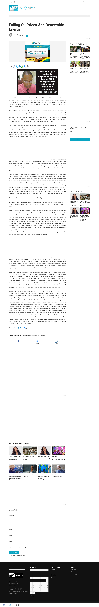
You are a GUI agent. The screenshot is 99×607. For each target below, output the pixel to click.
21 (44, 587)
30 (31, 592)
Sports (33, 16)
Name (11, 529)
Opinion (26, 16)
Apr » (34, 595)
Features (40, 16)
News (12, 16)
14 (44, 585)
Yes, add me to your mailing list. (18, 555)
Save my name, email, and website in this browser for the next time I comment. (28, 547)
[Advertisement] (65, 8)
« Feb (31, 595)
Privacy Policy (53, 577)
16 (31, 587)
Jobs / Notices (60, 16)
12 (39, 585)
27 (41, 590)
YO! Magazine (53, 569)
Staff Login (73, 569)
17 (33, 587)
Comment (11, 515)
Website (11, 541)
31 (33, 592)
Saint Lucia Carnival (50, 16)
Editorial (18, 16)
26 (39, 590)
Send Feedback (70, 16)
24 (33, 590)
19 (39, 587)
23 (31, 590)
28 (44, 590)
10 (33, 585)
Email (10, 535)
